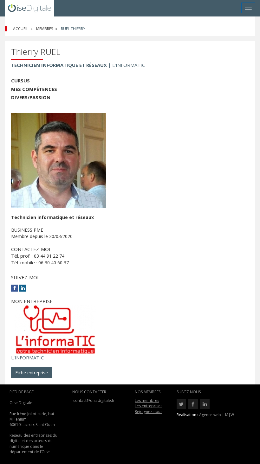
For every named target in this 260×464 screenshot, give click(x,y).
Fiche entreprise (31, 373)
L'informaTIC (27, 357)
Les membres (147, 400)
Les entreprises (148, 406)
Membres (44, 28)
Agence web (210, 414)
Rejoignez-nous (148, 411)
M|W (229, 414)
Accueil (20, 28)
